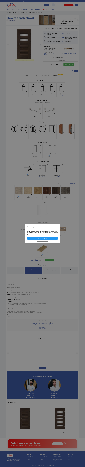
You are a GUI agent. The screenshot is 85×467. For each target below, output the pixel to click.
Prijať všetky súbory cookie (42, 238)
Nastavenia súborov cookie (42, 241)
